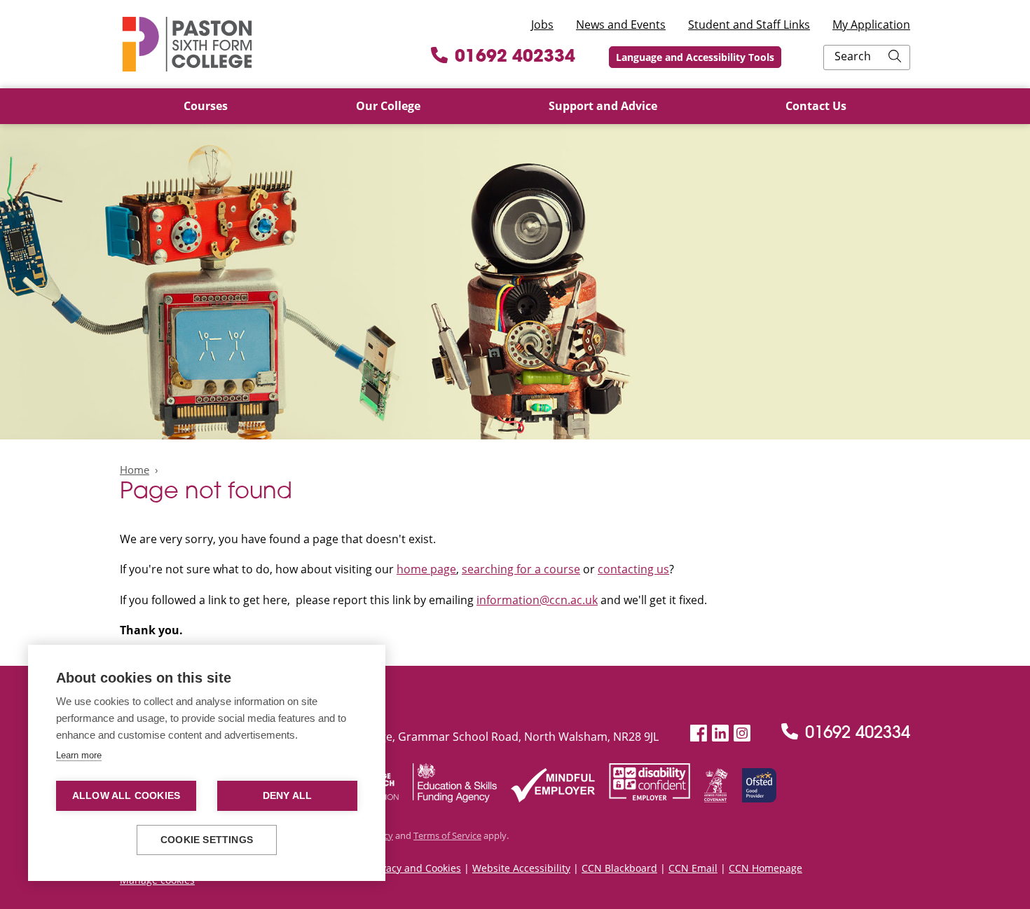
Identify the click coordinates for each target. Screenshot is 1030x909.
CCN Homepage (765, 868)
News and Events (621, 24)
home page (426, 569)
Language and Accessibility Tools (695, 57)
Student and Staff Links (749, 24)
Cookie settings (206, 840)
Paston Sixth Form (187, 44)
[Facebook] (698, 733)
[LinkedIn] (720, 733)
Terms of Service (447, 835)
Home (134, 470)
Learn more (79, 755)
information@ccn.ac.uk (537, 600)
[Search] (894, 57)
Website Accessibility (521, 868)
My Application (871, 24)
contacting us (633, 569)
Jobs (542, 24)
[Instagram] (742, 733)
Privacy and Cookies (415, 868)
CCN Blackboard (619, 868)
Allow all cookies (126, 796)
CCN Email (692, 868)
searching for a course (521, 569)
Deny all (288, 796)
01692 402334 (515, 57)
